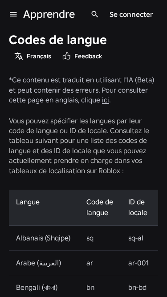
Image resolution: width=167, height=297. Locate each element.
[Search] (95, 14)
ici (105, 99)
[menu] (13, 14)
